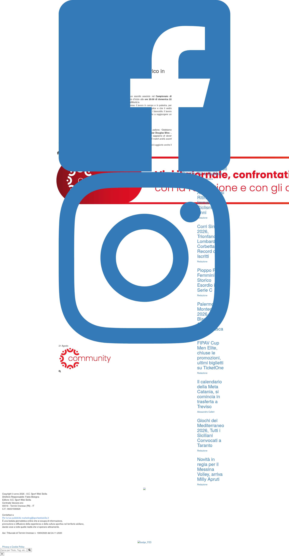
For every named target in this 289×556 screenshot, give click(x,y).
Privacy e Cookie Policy (13, 546)
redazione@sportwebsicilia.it (27, 514)
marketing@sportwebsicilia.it (35, 517)
